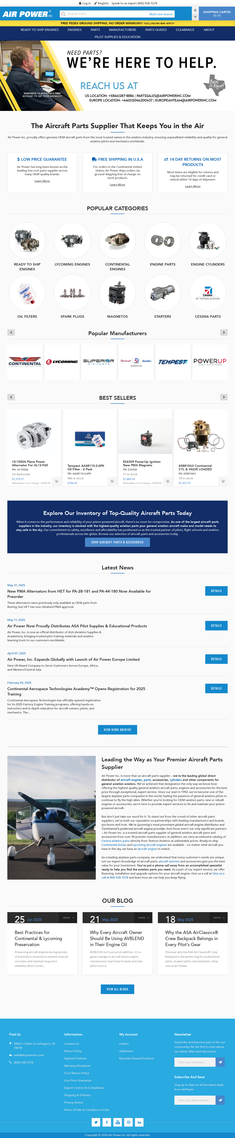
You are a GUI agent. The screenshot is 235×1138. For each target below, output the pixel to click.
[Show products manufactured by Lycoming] (62, 362)
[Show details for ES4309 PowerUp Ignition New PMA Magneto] (145, 436)
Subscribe (220, 1062)
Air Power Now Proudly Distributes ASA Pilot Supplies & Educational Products (77, 626)
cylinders (176, 780)
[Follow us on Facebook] (106, 1122)
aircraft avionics (169, 861)
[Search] (63, 14)
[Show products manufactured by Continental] (25, 362)
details (216, 591)
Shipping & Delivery (77, 1095)
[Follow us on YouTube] (117, 1122)
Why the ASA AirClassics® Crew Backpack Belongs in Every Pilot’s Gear (191, 939)
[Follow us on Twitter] (96, 1122)
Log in (86, 3)
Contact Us (71, 1044)
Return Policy (73, 1051)
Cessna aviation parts (116, 841)
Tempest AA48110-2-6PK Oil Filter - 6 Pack (86, 467)
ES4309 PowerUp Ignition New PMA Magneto (142, 463)
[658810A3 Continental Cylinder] (201, 436)
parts (147, 780)
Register (103, 3)
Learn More (42, 181)
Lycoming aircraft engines (150, 845)
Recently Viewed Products (136, 1058)
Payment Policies (75, 1058)
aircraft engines (131, 780)
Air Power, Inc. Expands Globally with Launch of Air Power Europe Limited (73, 659)
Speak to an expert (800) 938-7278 (134, 3)
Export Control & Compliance (84, 1088)
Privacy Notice (73, 1103)
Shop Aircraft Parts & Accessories (117, 542)
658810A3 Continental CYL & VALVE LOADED (195, 467)
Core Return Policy (76, 1073)
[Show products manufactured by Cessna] (136, 362)
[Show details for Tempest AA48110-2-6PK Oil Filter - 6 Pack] (90, 436)
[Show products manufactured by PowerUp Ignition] (210, 362)
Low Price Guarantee (78, 1081)
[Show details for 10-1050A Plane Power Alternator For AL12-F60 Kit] (34, 436)
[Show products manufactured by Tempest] (173, 362)
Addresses (126, 1051)
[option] (117, 76)
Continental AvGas (114, 845)
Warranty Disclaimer (77, 1066)
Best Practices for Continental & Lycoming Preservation (38, 939)
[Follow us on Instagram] (128, 1122)
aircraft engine (147, 849)
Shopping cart (216, 14)
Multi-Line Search (161, 14)
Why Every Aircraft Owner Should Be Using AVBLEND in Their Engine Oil (117, 939)
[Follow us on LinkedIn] (139, 1122)
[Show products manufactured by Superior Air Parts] (99, 362)
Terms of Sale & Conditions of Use (86, 1110)
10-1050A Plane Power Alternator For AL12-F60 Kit (30, 465)
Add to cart (56, 481)
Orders (124, 1044)
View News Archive (117, 730)
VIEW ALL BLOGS (117, 989)
